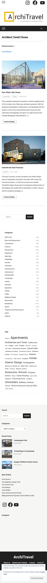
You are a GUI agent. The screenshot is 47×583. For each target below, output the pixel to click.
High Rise (8, 256)
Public (15, 96)
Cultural (5, 172)
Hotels (33, 358)
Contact (32, 563)
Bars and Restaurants (12, 240)
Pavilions (12, 369)
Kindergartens (28, 363)
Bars (6, 345)
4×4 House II (6, 479)
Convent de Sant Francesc (12, 168)
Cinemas (34, 345)
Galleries (32, 354)
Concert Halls (32, 348)
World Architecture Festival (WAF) (24, 386)
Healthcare (8, 253)
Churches (28, 345)
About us (7, 563)
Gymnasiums (9, 358)
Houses (7, 262)
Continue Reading (9, 122)
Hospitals (25, 358)
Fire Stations (14, 354)
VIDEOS (7, 316)
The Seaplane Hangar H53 (11, 482)
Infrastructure (10, 269)
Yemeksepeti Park (20, 440)
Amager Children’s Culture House (26, 462)
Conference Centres (11, 351)
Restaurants (11, 372)
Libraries (8, 285)
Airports (7, 338)
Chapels (21, 345)
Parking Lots (33, 366)
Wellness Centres (26, 382)
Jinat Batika (6, 490)
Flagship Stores (23, 354)
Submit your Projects (19, 563)
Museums (8, 288)
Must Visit (24, 366)
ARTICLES (8, 237)
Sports (7, 307)
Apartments (19, 338)
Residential (8, 304)
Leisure (7, 281)
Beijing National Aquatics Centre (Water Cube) (18, 495)
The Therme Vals (8, 485)
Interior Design (13, 362)
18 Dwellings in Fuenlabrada (24, 451)
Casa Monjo (6, 487)
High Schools (17, 358)
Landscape (6, 96)
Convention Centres (25, 351)
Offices (7, 291)
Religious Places (10, 297)
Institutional (9, 272)
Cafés (16, 345)
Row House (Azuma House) (11, 493)
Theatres (29, 379)
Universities (11, 382)
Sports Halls (33, 376)
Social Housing (23, 376)
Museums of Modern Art (12, 366)
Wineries (7, 386)
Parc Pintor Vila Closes (11, 92)
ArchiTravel (23, 557)
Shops (14, 376)
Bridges (11, 345)
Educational (9, 250)
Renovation (9, 300)
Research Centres (21, 369)
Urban (7, 313)
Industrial (8, 266)
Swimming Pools (18, 379)
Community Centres (19, 348)
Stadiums (8, 379)
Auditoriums (32, 343)
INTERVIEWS (9, 275)
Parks (7, 369)
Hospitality (8, 259)
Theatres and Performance (14, 310)
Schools (22, 372)
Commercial (9, 243)
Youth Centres (9, 388)
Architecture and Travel (16, 342)
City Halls (8, 348)
